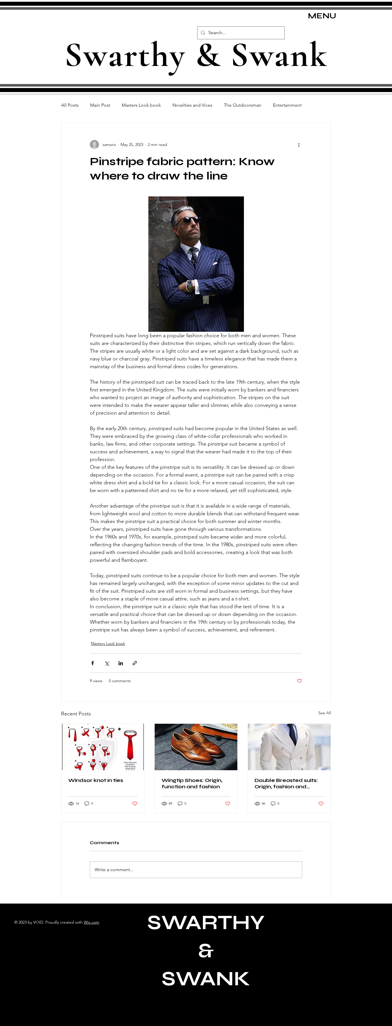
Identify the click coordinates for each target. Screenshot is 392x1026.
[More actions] (298, 144)
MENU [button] (322, 15)
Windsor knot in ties (95, 780)
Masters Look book (141, 105)
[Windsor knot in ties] (102, 747)
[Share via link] (134, 663)
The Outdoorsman (242, 105)
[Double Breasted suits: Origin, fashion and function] (289, 747)
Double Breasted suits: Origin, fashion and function (286, 783)
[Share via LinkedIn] (120, 663)
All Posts (70, 105)
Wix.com (91, 922)
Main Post (100, 105)
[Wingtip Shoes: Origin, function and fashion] (196, 747)
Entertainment (287, 105)
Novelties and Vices (192, 105)
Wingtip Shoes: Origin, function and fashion (192, 783)
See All (324, 712)
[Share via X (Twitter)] (106, 663)
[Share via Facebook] (92, 663)
